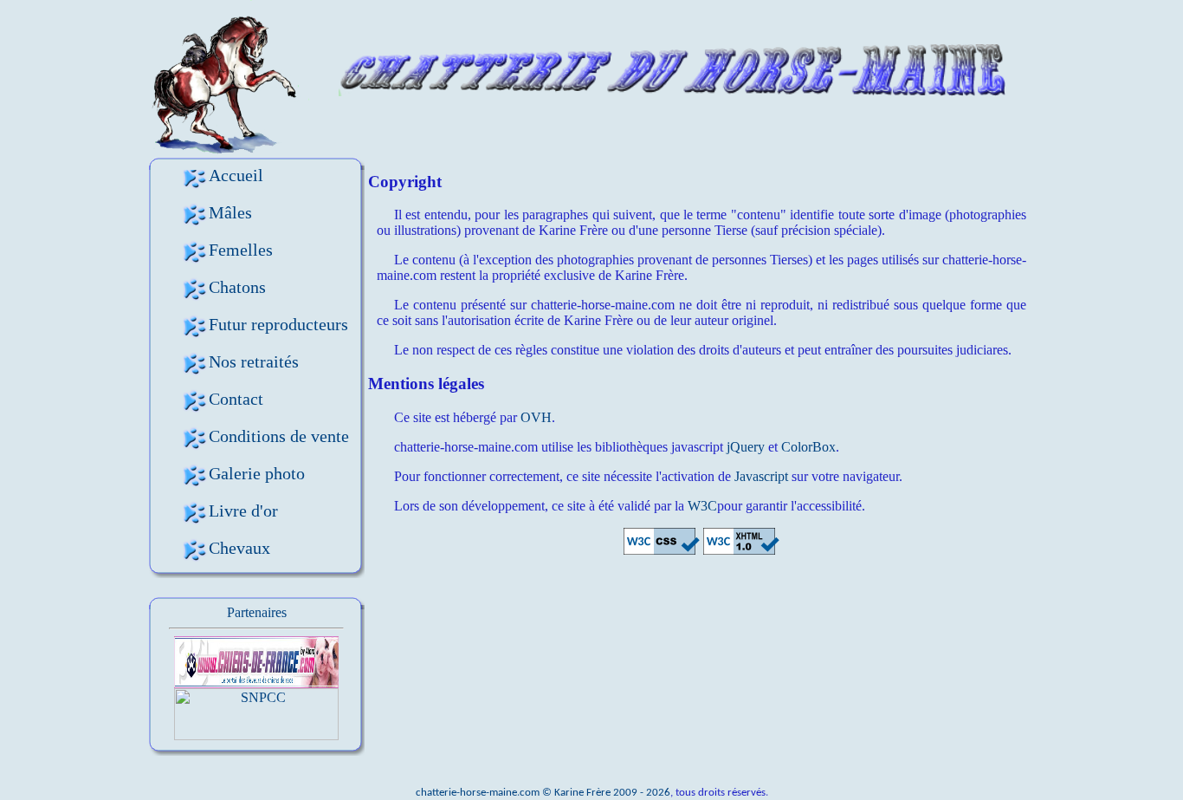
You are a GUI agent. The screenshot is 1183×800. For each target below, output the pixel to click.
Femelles (241, 249)
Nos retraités (254, 361)
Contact (236, 398)
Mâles (230, 212)
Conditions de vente (279, 436)
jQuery (746, 446)
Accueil (236, 175)
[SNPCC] (256, 735)
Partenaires (257, 612)
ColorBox (808, 446)
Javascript (761, 476)
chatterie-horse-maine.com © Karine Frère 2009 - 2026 (543, 792)
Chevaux (239, 547)
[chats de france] (256, 683)
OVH (536, 417)
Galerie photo (257, 473)
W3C (702, 505)
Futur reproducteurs (278, 324)
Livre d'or (243, 510)
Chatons (237, 286)
